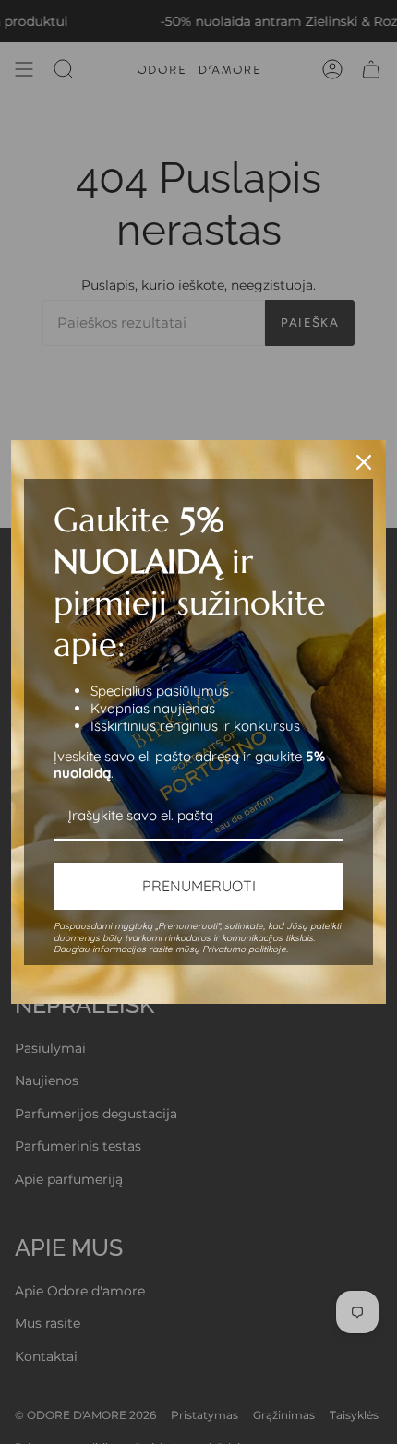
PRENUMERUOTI (199, 886)
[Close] (364, 462)
